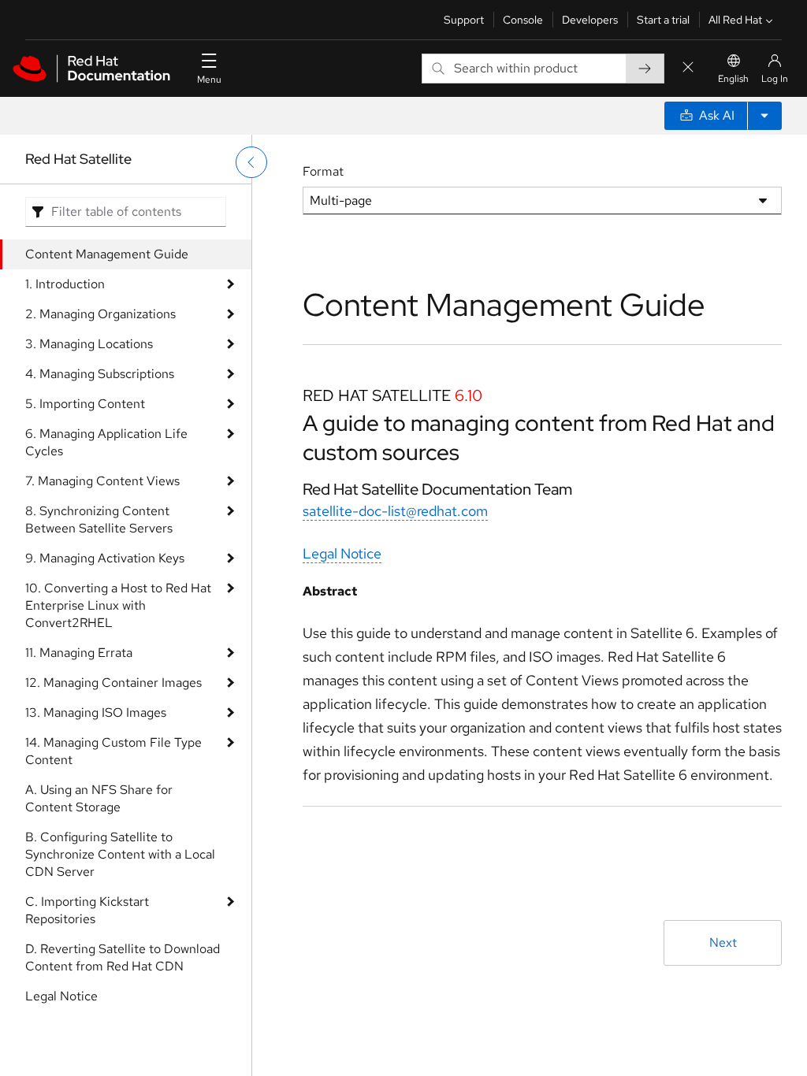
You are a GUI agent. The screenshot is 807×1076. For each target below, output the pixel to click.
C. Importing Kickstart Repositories (87, 910)
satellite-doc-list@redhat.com (395, 511)
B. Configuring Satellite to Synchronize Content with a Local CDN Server (120, 854)
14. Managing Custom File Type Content (113, 751)
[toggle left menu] (251, 162)
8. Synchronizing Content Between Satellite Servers (99, 519)
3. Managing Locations (89, 344)
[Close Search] (688, 68)
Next (723, 942)
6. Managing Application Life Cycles (106, 442)
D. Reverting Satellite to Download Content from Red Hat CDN (122, 957)
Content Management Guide (106, 254)
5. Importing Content (85, 403)
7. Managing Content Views (102, 481)
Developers (590, 20)
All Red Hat (735, 20)
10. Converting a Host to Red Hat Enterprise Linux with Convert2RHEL (118, 605)
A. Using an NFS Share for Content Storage (99, 798)
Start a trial (663, 20)
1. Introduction (65, 284)
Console (523, 20)
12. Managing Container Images (113, 682)
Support (464, 20)
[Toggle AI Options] (764, 116)
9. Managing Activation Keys (104, 558)
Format (323, 171)
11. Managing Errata (78, 652)
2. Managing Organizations (100, 314)
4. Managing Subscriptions (99, 373)
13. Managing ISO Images (95, 712)
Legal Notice (61, 996)
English (733, 78)
